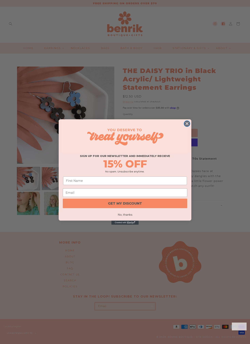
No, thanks (125, 214)
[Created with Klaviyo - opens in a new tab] (125, 223)
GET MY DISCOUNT (125, 203)
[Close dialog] (187, 124)
